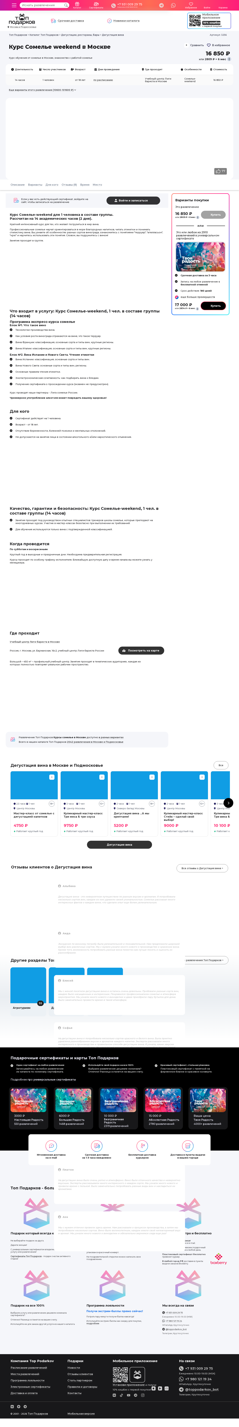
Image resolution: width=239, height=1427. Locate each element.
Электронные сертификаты (30, 1386)
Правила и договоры (82, 1386)
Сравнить (197, 45)
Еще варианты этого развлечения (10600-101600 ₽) (41, 90)
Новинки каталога (126, 20)
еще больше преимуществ (198, 297)
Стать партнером (79, 1380)
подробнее (92, 1323)
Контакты (74, 1393)
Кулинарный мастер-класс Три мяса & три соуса (83, 815)
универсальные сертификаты (54, 1079)
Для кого (52, 184)
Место (97, 184)
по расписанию (103, 80)
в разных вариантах (111, 737)
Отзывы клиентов (80, 1374)
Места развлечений (25, 1374)
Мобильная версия (81, 1413)
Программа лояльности (27, 1380)
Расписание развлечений (29, 1367)
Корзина (223, 7)
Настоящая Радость (28, 1119)
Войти (207, 7)
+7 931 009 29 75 (129, 4)
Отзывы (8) (69, 184)
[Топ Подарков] (22, 23)
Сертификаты (96, 7)
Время (84, 184)
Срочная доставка (71, 20)
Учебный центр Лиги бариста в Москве (35, 641)
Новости (73, 1367)
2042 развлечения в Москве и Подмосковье (95, 741)
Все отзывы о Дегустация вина (201, 868)
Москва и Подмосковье (23, 27)
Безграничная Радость (114, 1121)
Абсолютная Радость (164, 1119)
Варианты (35, 184)
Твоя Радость (203, 1119)
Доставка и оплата (24, 1393)
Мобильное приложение (211, 16)
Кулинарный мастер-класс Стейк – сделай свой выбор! (183, 816)
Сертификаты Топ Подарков (26, 1256)
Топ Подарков (38, 1413)
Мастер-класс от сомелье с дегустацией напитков (34, 815)
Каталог (77, 7)
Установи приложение (129, 1384)
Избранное (191, 7)
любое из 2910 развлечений (192, 234)
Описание (18, 184)
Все (221, 765)
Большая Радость (72, 1119)
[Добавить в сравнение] (51, 777)
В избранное (221, 45)
